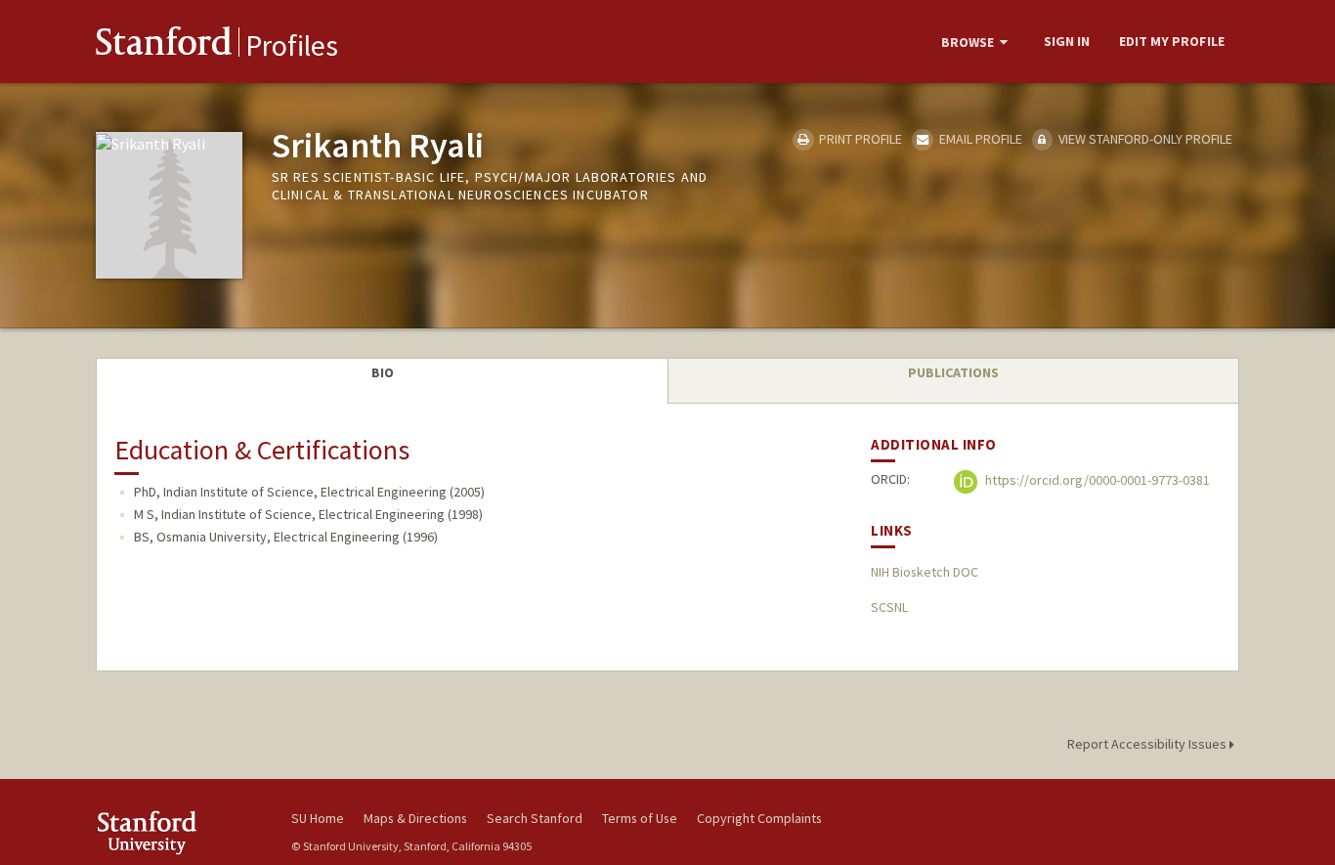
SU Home (317, 818)
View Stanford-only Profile (1143, 139)
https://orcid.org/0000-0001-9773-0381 (1096, 481)
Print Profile (859, 139)
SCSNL (889, 607)
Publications (953, 372)
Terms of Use (639, 818)
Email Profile (978, 139)
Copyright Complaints (759, 818)
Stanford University (179, 832)
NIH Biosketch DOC (924, 572)
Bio (382, 372)
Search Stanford (534, 818)
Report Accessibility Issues (1148, 744)
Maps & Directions (415, 818)
